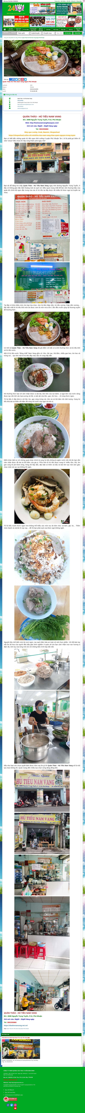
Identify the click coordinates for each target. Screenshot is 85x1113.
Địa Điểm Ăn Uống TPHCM (15, 37)
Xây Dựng (6, 32)
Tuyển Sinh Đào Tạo (18, 29)
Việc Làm (63, 29)
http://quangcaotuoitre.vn (16, 1082)
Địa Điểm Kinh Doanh (11, 29)
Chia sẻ (6, 79)
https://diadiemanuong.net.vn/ (16, 1025)
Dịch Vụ (71, 29)
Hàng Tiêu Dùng (78, 29)
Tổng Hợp (13, 32)
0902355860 (20, 100)
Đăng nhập (79, 1)
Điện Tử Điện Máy (41, 29)
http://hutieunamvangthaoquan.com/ (26, 104)
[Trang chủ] (4, 29)
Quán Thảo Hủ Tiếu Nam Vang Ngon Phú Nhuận (18, 1028)
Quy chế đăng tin (9, 1089)
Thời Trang (55, 29)
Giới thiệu (63, 1)
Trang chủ (57, 1)
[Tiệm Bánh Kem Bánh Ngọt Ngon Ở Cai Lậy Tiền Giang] (21, 1049)
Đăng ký (73, 1)
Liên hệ (68, 1)
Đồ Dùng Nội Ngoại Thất (33, 29)
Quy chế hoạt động (10, 1092)
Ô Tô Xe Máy (26, 29)
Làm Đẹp (48, 29)
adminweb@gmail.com (23, 108)
